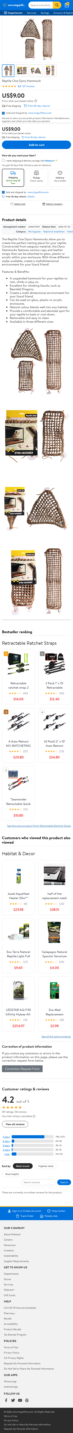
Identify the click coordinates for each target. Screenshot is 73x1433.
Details (31, 196)
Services (31, 12)
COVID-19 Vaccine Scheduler (20, 1307)
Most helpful (12, 1174)
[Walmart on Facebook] (6, 1400)
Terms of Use (11, 1347)
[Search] (57, 5)
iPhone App (10, 1381)
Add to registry (54, 204)
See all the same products (56, 1036)
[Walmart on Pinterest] (27, 1400)
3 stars (6, 1145)
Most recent (22, 1166)
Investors (9, 1250)
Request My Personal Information (22, 1363)
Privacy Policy (11, 1352)
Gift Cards (9, 1295)
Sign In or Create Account (26, 1211)
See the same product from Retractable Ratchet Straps (39, 826)
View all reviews (15, 1124)
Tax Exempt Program (15, 1334)
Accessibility (11, 1324)
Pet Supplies (34, 231)
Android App (11, 1386)
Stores (7, 1279)
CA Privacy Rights (14, 1358)
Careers (8, 1239)
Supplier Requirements (16, 1261)
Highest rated (45, 1166)
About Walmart (12, 1234)
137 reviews (28, 86)
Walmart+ (9, 1289)
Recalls (7, 1318)
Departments (15, 12)
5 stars (6, 1136)
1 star (7, 1154)
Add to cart (36, 145)
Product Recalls (12, 1329)
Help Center (58, 1211)
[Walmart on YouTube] (20, 1400)
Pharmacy (9, 1313)
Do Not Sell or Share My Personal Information (29, 1368)
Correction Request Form (22, 1068)
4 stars (6, 1141)
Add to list (19, 204)
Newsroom (10, 1245)
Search (64, 1182)
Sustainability (11, 1255)
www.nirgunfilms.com (40, 113)
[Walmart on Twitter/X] (13, 1400)
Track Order (27, 1216)
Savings (45, 12)
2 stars (6, 1149)
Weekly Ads (51, 1216)
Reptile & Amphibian (53, 231)
